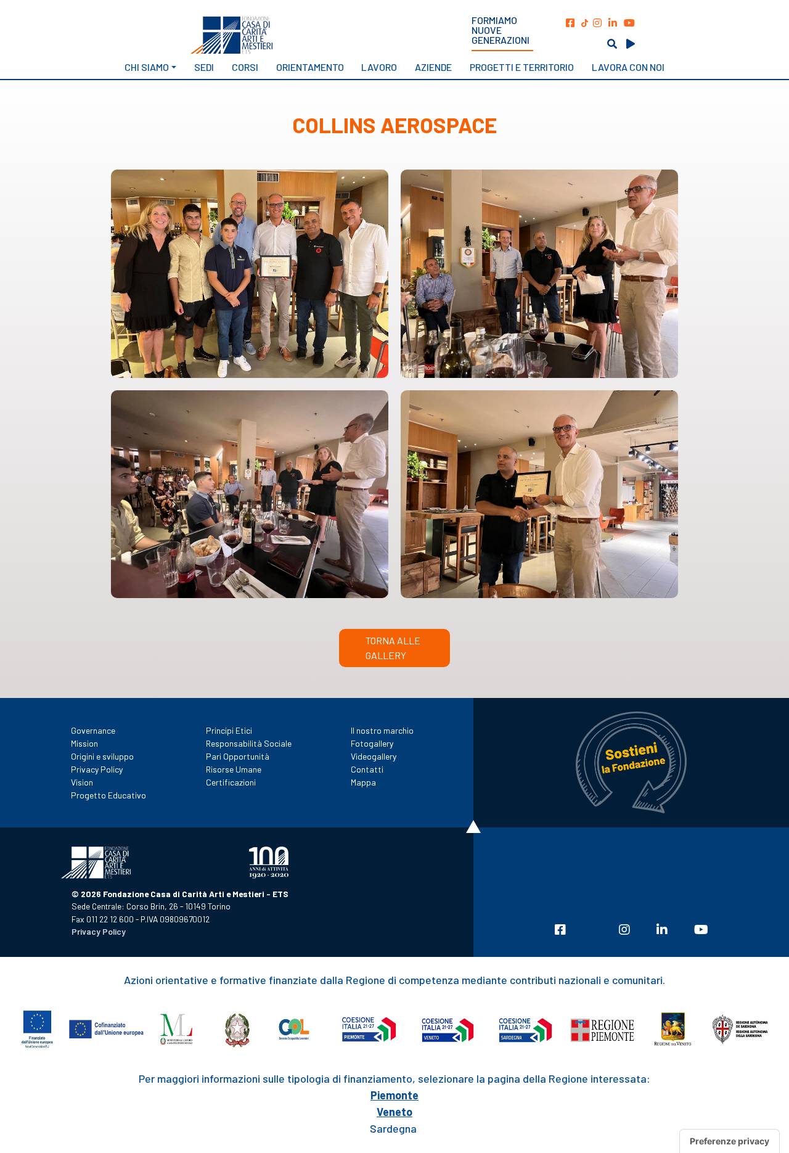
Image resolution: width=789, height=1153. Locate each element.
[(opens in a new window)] (570, 22)
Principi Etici (229, 730)
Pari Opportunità (237, 756)
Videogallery (373, 756)
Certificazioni (231, 782)
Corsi (245, 67)
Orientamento (310, 67)
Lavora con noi (628, 67)
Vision (82, 782)
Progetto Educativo (108, 795)
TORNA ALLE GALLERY (393, 647)
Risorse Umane (233, 769)
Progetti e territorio (522, 67)
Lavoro (379, 67)
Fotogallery (372, 743)
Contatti (367, 769)
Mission (84, 743)
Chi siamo (147, 67)
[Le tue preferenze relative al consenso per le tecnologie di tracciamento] (729, 1141)
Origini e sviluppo (102, 756)
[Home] (274, 35)
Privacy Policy (97, 769)
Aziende (433, 67)
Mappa (363, 782)
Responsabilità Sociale (249, 743)
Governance (93, 730)
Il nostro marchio (382, 730)
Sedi (204, 67)
